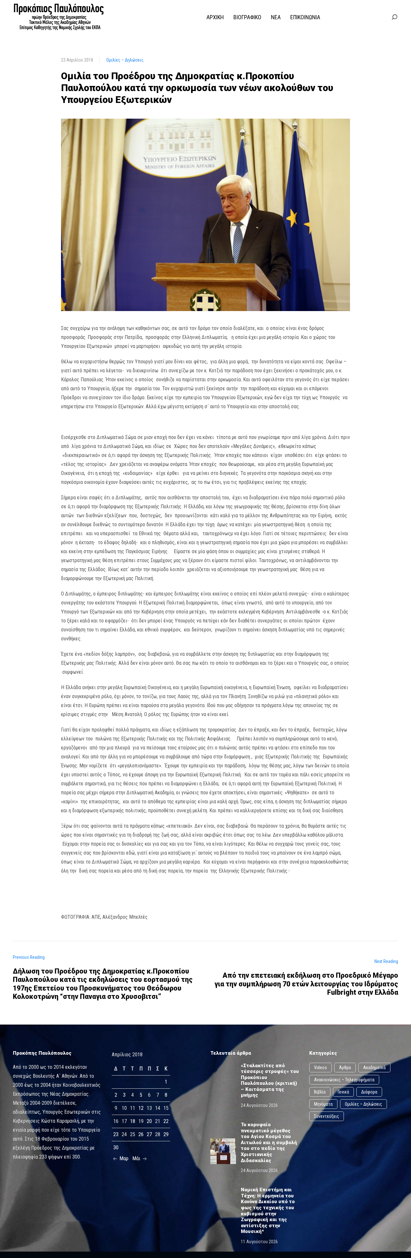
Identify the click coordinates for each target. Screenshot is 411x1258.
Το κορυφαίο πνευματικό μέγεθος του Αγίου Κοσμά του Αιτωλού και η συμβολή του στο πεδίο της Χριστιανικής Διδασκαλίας (269, 1142)
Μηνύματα (323, 1104)
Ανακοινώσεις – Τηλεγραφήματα (344, 1079)
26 (141, 1134)
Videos (320, 1067)
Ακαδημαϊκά (374, 1067)
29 (166, 1134)
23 (115, 1134)
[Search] (394, 17)
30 (115, 1147)
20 (149, 1121)
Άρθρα (345, 1067)
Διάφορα (369, 1091)
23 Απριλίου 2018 (77, 60)
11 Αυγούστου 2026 (259, 1241)
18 (132, 1121)
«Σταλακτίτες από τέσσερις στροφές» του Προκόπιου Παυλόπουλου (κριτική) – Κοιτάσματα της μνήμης (270, 1080)
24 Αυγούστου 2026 (259, 1105)
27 (149, 1134)
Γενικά (343, 1091)
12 (141, 1108)
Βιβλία (320, 1091)
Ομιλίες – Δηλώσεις (125, 60)
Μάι (137, 1158)
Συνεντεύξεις (326, 1116)
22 (166, 1121)
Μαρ (123, 1158)
